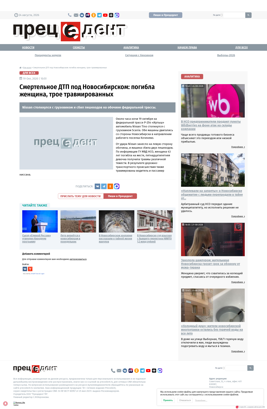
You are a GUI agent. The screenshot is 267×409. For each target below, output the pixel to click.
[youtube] (105, 15)
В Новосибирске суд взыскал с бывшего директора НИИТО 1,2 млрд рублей (154, 238)
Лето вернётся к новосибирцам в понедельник (70, 238)
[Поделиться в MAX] (116, 186)
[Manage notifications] (5, 403)
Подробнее (237, 147)
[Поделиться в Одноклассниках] (110, 186)
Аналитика (131, 47)
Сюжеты (79, 47)
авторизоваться (78, 259)
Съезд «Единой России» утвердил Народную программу (36, 238)
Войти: (25, 264)
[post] (76, 15)
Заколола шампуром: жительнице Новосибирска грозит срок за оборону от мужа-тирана (210, 264)
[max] (117, 15)
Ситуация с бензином (139, 55)
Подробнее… (201, 400)
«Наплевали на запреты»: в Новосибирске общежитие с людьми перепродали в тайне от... (212, 194)
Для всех (241, 47)
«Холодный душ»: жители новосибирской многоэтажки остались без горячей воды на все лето (212, 329)
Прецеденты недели (48, 55)
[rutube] (88, 15)
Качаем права (187, 47)
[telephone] (113, 370)
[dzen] (111, 15)
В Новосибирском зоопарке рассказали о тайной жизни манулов (115, 238)
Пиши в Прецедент (165, 15)
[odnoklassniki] (93, 15)
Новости (28, 47)
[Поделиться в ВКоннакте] (97, 186)
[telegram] (99, 15)
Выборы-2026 (226, 55)
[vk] (82, 15)
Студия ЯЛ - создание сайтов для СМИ (252, 407)
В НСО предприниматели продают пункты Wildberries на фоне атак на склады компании (211, 125)
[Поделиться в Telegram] (104, 186)
